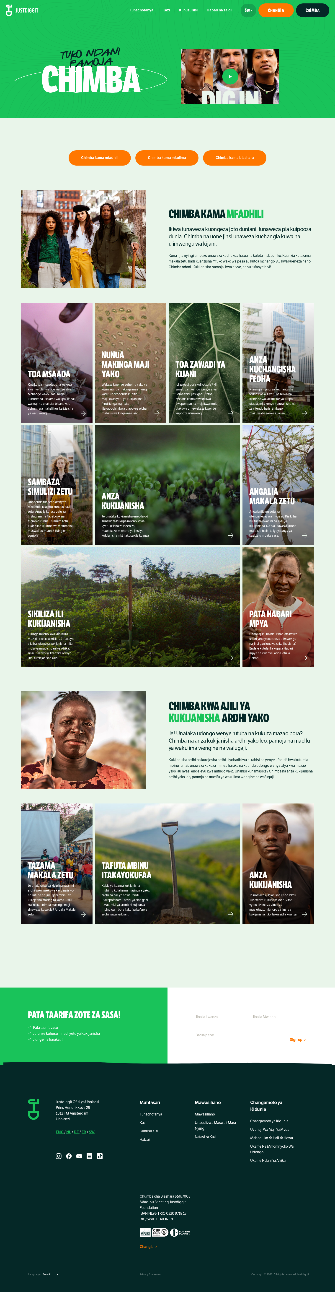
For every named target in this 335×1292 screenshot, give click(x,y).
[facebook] (69, 1156)
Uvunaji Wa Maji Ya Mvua (269, 1129)
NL (68, 1132)
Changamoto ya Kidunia (269, 1121)
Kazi (166, 10)
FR (84, 1132)
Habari (145, 1139)
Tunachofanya (141, 10)
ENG (60, 1132)
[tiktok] (100, 1156)
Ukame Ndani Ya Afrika (268, 1160)
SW (92, 1132)
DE (76, 1132)
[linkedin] (89, 1156)
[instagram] (59, 1156)
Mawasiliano (205, 1114)
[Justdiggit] (22, 10)
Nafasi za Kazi (205, 1137)
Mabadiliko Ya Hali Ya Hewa (271, 1138)
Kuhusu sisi (188, 10)
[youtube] (79, 1156)
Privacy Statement (151, 1274)
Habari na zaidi (219, 10)
